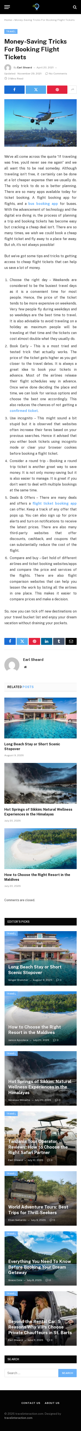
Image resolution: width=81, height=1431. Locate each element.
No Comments (58, 73)
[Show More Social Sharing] (72, 90)
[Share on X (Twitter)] (36, 90)
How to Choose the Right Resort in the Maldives (34, 1029)
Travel (11, 31)
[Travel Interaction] (40, 7)
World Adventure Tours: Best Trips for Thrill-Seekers (38, 1209)
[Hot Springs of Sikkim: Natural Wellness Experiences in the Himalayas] (40, 783)
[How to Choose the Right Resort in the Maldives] (40, 848)
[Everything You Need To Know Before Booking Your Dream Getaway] (41, 1258)
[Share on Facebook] (14, 90)
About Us (52, 1403)
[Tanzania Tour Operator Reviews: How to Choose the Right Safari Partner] (41, 1138)
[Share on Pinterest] (57, 90)
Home (8, 19)
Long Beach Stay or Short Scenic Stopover (35, 969)
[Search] (74, 7)
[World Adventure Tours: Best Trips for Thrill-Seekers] (41, 1198)
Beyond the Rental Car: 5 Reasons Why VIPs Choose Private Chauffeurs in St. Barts (40, 1327)
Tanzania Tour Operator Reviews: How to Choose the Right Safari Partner (38, 1147)
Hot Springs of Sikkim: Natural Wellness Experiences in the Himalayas (39, 1087)
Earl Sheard (24, 67)
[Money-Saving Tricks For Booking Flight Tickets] (40, 123)
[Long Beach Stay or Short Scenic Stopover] (40, 718)
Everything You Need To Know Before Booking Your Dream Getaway (39, 1267)
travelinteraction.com (18, 1417)
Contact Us (30, 1403)
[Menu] (7, 7)
